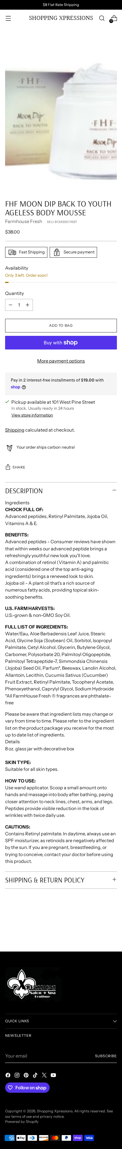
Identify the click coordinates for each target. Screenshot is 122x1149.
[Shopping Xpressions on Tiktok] (35, 1076)
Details (12, 741)
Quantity (14, 293)
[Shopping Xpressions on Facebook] (8, 1076)
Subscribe (106, 1056)
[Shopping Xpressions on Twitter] (44, 1076)
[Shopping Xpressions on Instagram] (17, 1076)
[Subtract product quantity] (10, 305)
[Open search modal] (102, 18)
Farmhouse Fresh (23, 221)
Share (18, 467)
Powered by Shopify (22, 1121)
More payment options (61, 361)
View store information (32, 415)
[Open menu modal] (8, 18)
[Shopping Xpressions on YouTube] (54, 1076)
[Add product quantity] (27, 305)
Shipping (14, 430)
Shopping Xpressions (55, 1111)
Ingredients (17, 502)
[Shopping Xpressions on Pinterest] (26, 1076)
